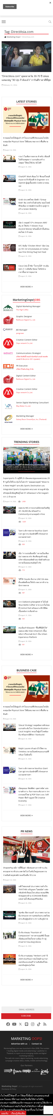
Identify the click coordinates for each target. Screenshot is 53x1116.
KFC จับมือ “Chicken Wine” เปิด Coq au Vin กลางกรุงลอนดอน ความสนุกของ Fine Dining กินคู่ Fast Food (33, 248)
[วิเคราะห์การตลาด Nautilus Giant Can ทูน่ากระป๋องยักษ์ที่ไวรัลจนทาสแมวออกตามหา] (9, 532)
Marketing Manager (25, 416)
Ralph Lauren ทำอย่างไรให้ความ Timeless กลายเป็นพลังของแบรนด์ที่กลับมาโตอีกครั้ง (33, 751)
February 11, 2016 (10, 85)
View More (25, 428)
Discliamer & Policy (9, 1089)
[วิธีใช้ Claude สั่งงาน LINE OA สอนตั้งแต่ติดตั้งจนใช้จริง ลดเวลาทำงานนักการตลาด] (9, 581)
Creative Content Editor (26, 339)
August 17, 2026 (25, 805)
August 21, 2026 (25, 615)
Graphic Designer (24, 316)
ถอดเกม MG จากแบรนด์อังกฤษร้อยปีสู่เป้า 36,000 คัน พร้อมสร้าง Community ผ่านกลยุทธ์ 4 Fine (34, 511)
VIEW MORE (25, 286)
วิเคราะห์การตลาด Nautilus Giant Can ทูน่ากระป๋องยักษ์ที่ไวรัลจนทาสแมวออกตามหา (33, 533)
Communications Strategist (28, 353)
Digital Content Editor (26, 375)
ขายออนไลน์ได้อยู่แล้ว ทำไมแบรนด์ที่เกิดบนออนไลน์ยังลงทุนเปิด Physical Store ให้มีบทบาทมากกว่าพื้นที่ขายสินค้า (26, 141)
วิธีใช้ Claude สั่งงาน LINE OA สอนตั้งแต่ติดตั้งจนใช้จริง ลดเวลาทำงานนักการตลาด (33, 582)
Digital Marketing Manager (28, 306)
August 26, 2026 (10, 150)
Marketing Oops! (9, 1086)
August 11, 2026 (25, 589)
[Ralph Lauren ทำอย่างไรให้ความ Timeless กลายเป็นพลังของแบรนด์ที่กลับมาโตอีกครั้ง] (9, 750)
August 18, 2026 (25, 541)
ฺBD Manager (21, 329)
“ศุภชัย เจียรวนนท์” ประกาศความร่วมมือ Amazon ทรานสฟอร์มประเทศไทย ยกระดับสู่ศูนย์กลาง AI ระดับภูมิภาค (34, 915)
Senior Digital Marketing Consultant (32, 402)
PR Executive (22, 365)
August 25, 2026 (25, 276)
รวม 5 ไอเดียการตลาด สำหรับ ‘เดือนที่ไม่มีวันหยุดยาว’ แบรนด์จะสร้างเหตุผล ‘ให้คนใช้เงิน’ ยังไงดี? (34, 159)
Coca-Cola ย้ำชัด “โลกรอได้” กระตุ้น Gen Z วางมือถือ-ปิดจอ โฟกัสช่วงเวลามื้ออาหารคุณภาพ (33, 268)
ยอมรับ (4, 1113)
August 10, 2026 (25, 518)
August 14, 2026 (10, 501)
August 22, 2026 (25, 739)
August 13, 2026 (25, 567)
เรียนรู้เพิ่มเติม (18, 1113)
